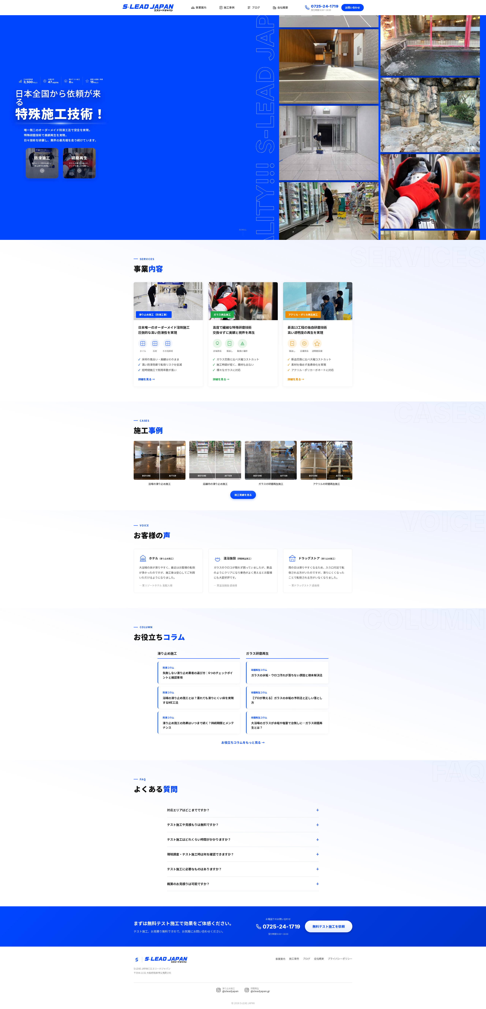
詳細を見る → (146, 379)
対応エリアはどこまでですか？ (188, 810)
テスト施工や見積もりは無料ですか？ (193, 824)
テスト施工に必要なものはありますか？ (194, 869)
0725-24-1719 (324, 6)
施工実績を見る (243, 495)
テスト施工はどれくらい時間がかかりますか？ (199, 839)
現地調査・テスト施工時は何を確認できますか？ (200, 854)
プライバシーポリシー (340, 958)
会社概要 (282, 7)
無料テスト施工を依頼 (328, 926)
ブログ (256, 7)
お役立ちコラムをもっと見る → (243, 742)
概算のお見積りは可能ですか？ (188, 883)
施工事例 (229, 7)
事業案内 (201, 7)
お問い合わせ (352, 7)
